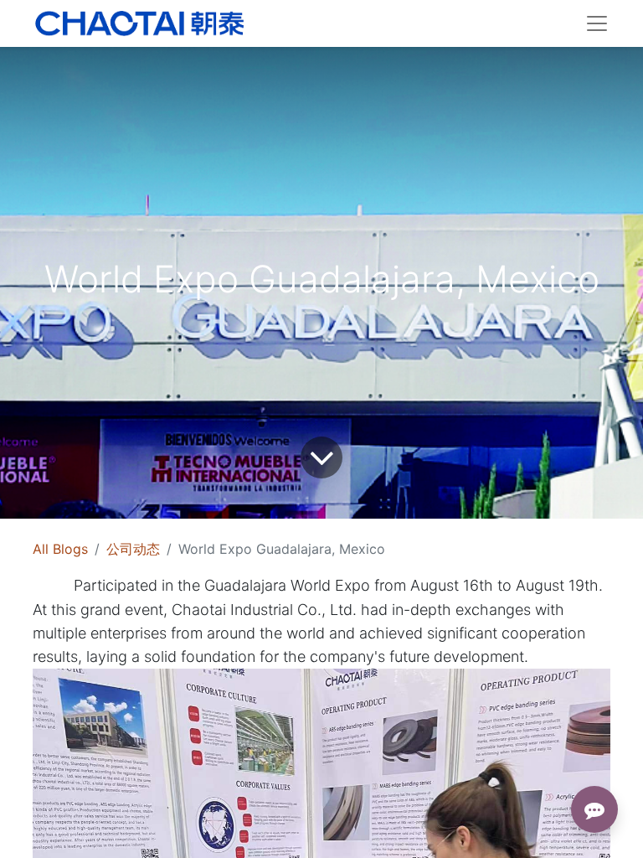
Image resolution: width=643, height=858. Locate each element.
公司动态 (133, 548)
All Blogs (60, 548)
